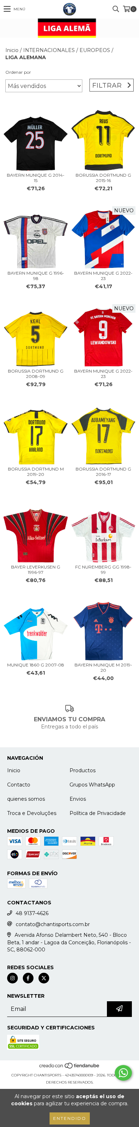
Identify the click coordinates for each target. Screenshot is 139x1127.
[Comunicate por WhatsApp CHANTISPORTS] (123, 1073)
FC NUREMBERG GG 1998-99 (103, 569)
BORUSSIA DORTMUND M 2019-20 (36, 471)
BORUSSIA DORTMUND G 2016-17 (103, 471)
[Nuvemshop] (69, 1068)
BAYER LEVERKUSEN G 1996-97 (35, 569)
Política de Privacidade (98, 813)
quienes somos (26, 799)
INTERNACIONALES (49, 50)
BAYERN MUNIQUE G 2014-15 (36, 177)
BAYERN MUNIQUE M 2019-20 (103, 667)
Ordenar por (18, 72)
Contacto (18, 784)
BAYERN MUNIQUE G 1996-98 (35, 275)
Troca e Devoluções (31, 813)
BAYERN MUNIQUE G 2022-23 (103, 275)
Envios (78, 799)
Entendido (69, 1118)
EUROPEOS (94, 50)
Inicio (12, 50)
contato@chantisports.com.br (53, 924)
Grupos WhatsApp (92, 784)
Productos (83, 770)
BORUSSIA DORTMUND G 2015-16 (103, 177)
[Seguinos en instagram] (12, 978)
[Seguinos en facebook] (28, 978)
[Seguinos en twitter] (43, 978)
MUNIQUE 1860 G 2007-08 (35, 665)
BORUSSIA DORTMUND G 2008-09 (35, 373)
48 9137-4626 (32, 913)
